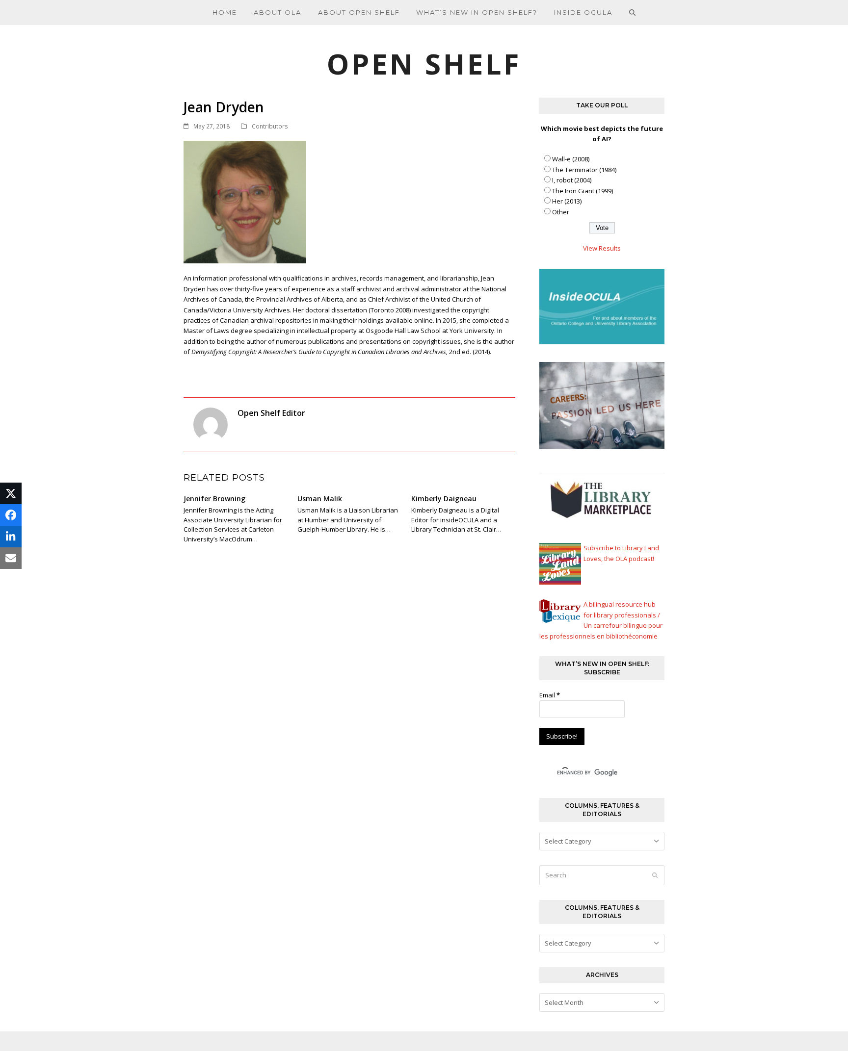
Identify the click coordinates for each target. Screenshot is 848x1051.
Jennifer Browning (214, 498)
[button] (632, 12)
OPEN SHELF (424, 63)
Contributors (270, 126)
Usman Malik (319, 498)
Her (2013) (567, 201)
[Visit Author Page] (210, 424)
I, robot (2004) (571, 180)
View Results (602, 248)
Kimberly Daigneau (444, 498)
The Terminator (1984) (584, 169)
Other (560, 211)
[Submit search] (655, 875)
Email (549, 695)
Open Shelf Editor (271, 413)
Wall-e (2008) (570, 158)
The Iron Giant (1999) (582, 190)
